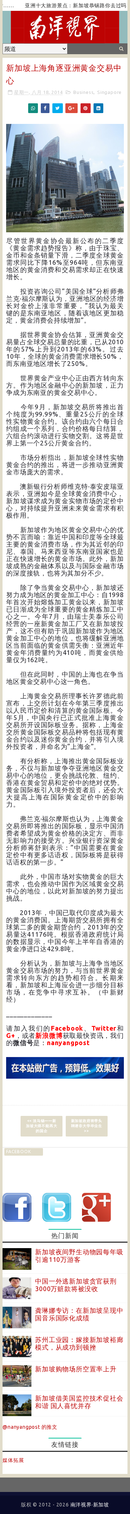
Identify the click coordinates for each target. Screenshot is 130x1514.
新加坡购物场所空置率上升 (76, 1368)
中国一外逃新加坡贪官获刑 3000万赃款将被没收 (76, 1285)
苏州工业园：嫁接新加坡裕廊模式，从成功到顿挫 (79, 1343)
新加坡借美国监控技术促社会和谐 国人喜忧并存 (79, 1402)
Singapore (109, 92)
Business (83, 92)
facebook (18, 1151)
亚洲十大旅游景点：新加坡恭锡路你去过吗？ (66, 5)
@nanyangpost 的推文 (30, 1427)
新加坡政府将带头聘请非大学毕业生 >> (86, 1126)
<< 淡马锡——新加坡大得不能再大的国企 (41, 1126)
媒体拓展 (13, 1460)
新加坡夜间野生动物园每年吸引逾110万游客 (79, 1255)
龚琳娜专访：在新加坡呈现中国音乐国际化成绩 (79, 1314)
